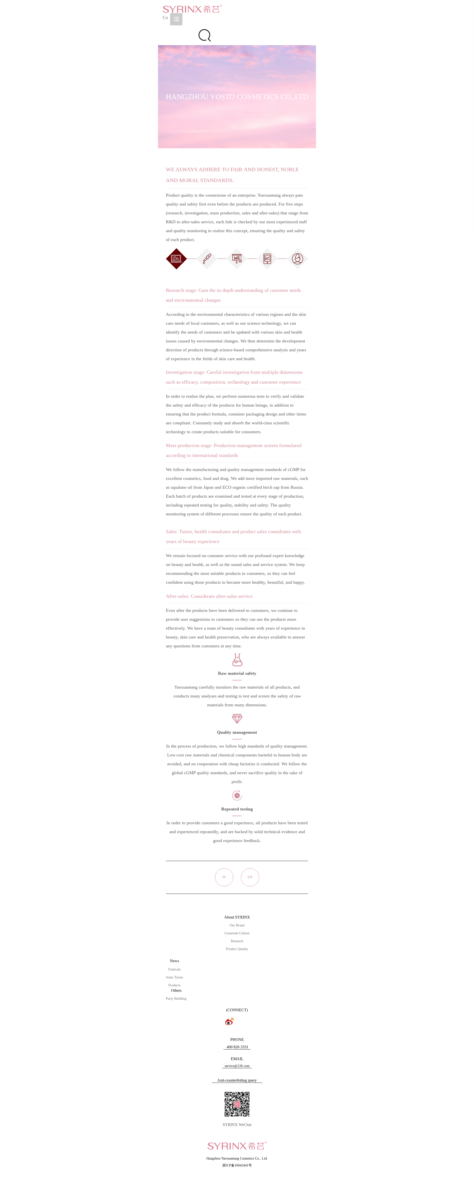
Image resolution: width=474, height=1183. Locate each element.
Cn (165, 17)
